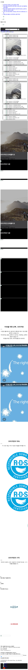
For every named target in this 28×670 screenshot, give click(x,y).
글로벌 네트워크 (11, 8)
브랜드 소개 (10, 4)
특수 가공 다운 (18, 6)
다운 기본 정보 (6, 11)
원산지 (18, 11)
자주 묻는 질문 (14, 14)
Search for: (3, 29)
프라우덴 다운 (11, 6)
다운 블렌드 (24, 6)
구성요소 (15, 11)
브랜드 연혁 (16, 4)
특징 (11, 11)
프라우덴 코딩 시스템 (21, 8)
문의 (19, 14)
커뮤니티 (5, 14)
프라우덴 (5, 4)
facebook (2, 30)
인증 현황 (5, 7)
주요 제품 (5, 6)
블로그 (9, 14)
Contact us (7, 30)
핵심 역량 (5, 8)
